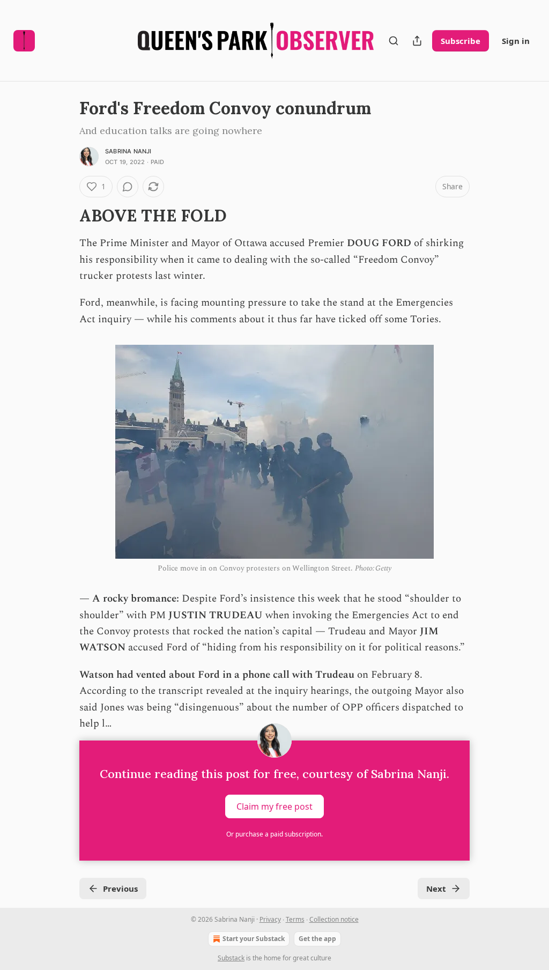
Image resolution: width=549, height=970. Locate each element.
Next (436, 888)
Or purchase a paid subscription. (274, 834)
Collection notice (334, 919)
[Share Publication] (417, 40)
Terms (295, 919)
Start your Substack (253, 938)
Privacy (270, 919)
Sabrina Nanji (128, 151)
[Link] (64, 215)
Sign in (516, 40)
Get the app (317, 938)
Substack (231, 957)
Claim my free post (274, 806)
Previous (120, 888)
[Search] (393, 40)
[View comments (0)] (127, 186)
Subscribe (460, 40)
